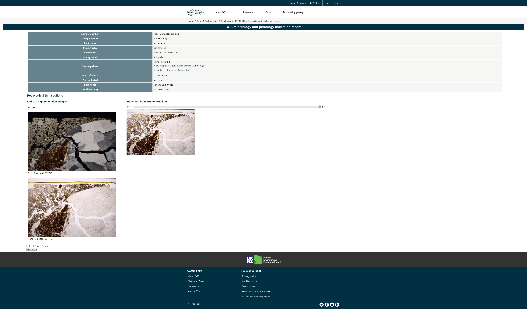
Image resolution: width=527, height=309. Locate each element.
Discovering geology (293, 12)
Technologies (211, 21)
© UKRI (193, 304)
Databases (226, 21)
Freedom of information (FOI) (257, 291)
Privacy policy (249, 276)
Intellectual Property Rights (256, 296)
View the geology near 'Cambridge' (172, 70)
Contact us (193, 286)
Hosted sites (331, 3)
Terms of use (248, 286)
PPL (324, 107)
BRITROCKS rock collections (247, 21)
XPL (129, 107)
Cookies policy (249, 281)
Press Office (194, 291)
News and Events (197, 281)
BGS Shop (315, 3)
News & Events (298, 3)
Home (190, 21)
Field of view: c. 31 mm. (38, 246)
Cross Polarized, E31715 (40, 173)
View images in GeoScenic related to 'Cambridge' (179, 65)
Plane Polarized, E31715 (40, 238)
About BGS (221, 12)
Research (248, 12)
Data (268, 12)
